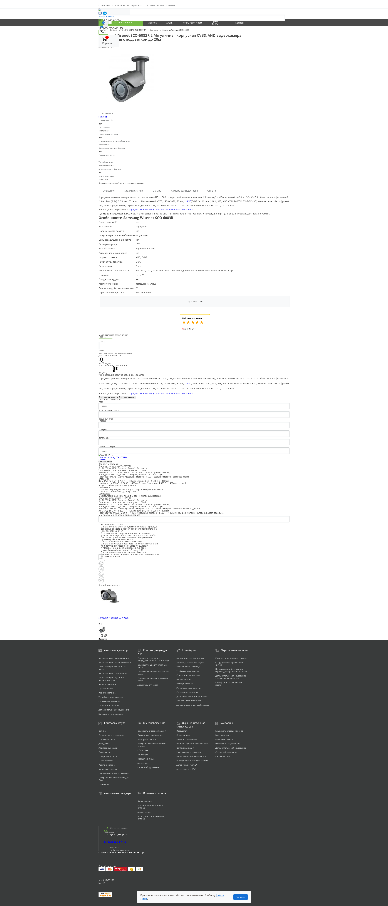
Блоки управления (107, 684)
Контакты (171, 5)
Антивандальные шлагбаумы (190, 662)
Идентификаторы (107, 764)
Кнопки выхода (106, 760)
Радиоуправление (107, 692)
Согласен (240, 897)
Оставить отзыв (105, 462)
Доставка (150, 5)
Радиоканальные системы (188, 752)
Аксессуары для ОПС (186, 769)
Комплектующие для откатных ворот (152, 666)
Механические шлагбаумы (189, 666)
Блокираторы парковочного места (228, 683)
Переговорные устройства (227, 743)
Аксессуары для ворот (147, 684)
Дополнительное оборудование (114, 709)
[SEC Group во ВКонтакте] (101, 883)
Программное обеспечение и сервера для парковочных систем (231, 670)
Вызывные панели (224, 739)
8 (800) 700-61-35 (111, 28)
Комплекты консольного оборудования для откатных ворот (153, 659)
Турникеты (104, 784)
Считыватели (105, 752)
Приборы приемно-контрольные (192, 743)
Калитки (102, 730)
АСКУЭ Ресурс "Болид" (186, 764)
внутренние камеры (161, 209)
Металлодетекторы (108, 769)
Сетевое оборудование (148, 767)
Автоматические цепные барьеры (192, 705)
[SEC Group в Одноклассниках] (106, 882)
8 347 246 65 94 (110, 20)
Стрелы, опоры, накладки (188, 675)
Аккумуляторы (144, 812)
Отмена (103, 459)
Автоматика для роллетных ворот (114, 673)
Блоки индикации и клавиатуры (191, 756)
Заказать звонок (106, 16)
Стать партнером (120, 5)
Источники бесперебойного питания (150, 806)
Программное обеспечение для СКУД (114, 778)
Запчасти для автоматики (111, 714)
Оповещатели (183, 735)
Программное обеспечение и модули (151, 744)
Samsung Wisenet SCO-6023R (114, 617)
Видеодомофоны (223, 735)
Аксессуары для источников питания (150, 817)
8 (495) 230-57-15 (115, 841)
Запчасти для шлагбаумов (188, 700)
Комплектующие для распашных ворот (153, 672)
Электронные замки (108, 747)
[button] (100, 13)
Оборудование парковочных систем (229, 663)
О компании (104, 5)
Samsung (103, 116)
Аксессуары (142, 763)
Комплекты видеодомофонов (229, 730)
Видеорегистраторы (147, 739)
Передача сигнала (145, 758)
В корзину (103, 639)
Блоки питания (144, 801)
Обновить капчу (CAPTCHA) (113, 457)
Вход (103, 32)
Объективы (142, 750)
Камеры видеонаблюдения (150, 735)
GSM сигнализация (185, 747)
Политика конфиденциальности (119, 848)
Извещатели (182, 730)
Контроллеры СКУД (108, 756)
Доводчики (104, 743)
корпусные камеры (139, 209)
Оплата (160, 5)
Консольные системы (109, 705)
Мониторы (142, 754)
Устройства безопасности (111, 697)
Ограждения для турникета (111, 735)
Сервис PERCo (137, 5)
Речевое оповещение (186, 739)
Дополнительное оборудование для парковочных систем (230, 677)
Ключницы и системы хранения (114, 773)
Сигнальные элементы (109, 701)
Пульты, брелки (106, 688)
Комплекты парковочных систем (231, 658)
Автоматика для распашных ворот (115, 662)
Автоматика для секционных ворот (112, 667)
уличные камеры (183, 209)
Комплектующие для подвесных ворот (152, 679)
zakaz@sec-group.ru (115, 834)
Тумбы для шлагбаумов (187, 671)
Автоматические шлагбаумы (190, 658)
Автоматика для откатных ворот (114, 658)
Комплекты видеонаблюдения (151, 730)
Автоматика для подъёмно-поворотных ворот (111, 678)
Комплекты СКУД (107, 739)
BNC (188, 201)
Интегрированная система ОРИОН (192, 760)
